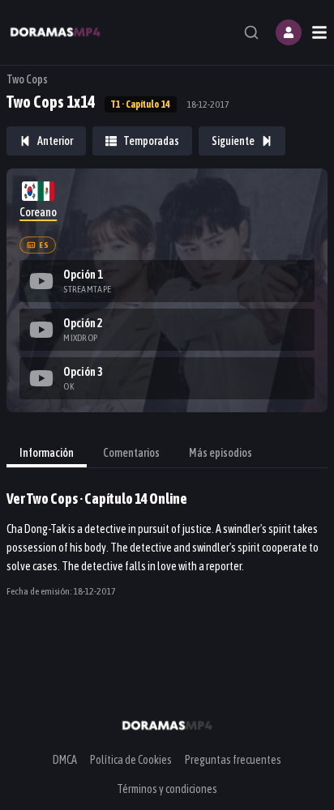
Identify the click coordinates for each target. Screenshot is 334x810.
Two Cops (27, 79)
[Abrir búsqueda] (251, 32)
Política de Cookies (131, 759)
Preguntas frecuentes (233, 759)
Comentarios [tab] (131, 452)
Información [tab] (46, 452)
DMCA (65, 759)
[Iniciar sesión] (289, 32)
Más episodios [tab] (220, 452)
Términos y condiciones (167, 788)
